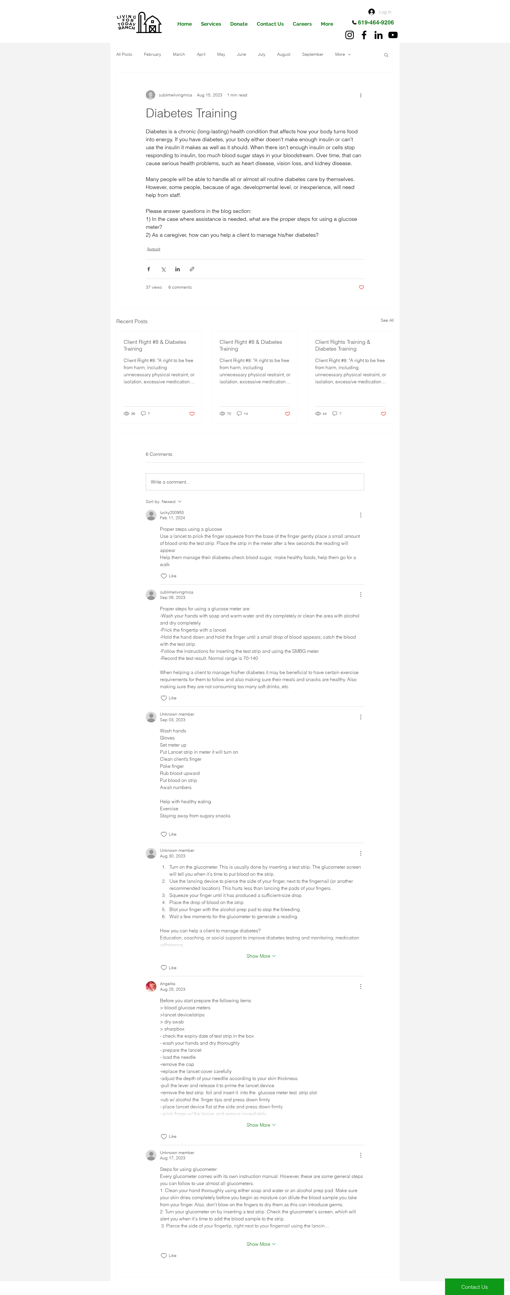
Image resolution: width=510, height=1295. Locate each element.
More (340, 54)
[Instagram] (349, 35)
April (201, 54)
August (283, 54)
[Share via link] (192, 269)
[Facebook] (364, 35)
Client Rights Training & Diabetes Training (342, 345)
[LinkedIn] (378, 35)
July (261, 54)
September (312, 54)
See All (387, 320)
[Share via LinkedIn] (177, 269)
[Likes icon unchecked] (164, 576)
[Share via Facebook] (148, 269)
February (152, 54)
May (221, 54)
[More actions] (360, 94)
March (179, 54)
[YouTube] (393, 35)
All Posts (124, 54)
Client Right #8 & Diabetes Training (155, 345)
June (241, 54)
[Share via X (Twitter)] (163, 269)
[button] (386, 54)
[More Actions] (360, 515)
